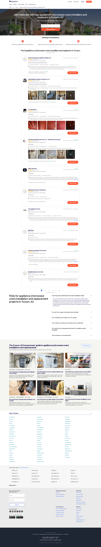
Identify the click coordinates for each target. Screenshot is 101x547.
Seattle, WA (54, 481)
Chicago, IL (54, 470)
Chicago (11, 459)
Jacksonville (12, 448)
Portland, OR (35, 479)
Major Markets (13, 413)
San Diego (11, 434)
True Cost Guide (79, 494)
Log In (82, 1)
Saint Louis (39, 436)
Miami (10, 451)
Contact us (78, 518)
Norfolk (66, 446)
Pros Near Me (79, 500)
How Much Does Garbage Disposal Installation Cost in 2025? (22, 372)
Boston (38, 423)
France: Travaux (35, 534)
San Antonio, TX (74, 479)
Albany (38, 440)
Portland (67, 417)
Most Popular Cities (13, 467)
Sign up (17, 504)
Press (77, 514)
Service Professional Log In (61, 508)
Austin (66, 432)
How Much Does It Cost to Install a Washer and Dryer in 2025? (50, 372)
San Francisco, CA (36, 481)
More (27, 4)
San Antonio (68, 442)
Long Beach (12, 425)
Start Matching (50, 29)
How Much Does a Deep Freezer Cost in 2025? (78, 372)
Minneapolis (40, 429)
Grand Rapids (40, 427)
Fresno (10, 423)
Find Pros (58, 492)
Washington (12, 444)
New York (39, 442)
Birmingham (12, 417)
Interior (10, 4)
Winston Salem (40, 453)
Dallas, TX (73, 470)
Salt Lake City (68, 444)
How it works (78, 508)
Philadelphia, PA (16, 479)
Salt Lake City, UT (55, 479)
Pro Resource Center (60, 512)
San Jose (11, 438)
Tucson (10, 421)
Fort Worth (67, 438)
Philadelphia (68, 421)
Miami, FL (73, 473)
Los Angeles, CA (55, 473)
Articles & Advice (32, 4)
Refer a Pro (78, 498)
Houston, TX (34, 473)
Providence (67, 425)
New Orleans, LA (55, 476)
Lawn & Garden (21, 4)
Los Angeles (12, 427)
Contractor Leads (59, 514)
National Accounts (59, 516)
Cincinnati (39, 455)
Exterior (15, 4)
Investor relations (79, 516)
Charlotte (39, 446)
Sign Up (89, 1)
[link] (50, 59)
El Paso (66, 436)
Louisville (39, 417)
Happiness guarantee (80, 519)
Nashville (67, 429)
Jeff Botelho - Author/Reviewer (16, 369)
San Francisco (12, 436)
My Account (78, 492)
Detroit (38, 425)
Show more (76, 179)
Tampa (10, 455)
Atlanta (11, 457)
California (47, 537)
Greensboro (40, 448)
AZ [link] (13, 7)
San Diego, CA (15, 481)
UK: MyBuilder (65, 534)
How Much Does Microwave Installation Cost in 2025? (78, 400)
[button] (32, 95)
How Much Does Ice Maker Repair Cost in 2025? (50, 399)
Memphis (67, 427)
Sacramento (12, 432)
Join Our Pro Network (60, 510)
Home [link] (10, 7)
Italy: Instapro (50, 534)
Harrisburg (67, 419)
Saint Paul (39, 432)
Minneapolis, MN (35, 476)
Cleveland (39, 457)
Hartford (11, 442)
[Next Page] (63, 290)
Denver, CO (14, 473)
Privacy (43, 537)
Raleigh (39, 451)
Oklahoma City (40, 461)
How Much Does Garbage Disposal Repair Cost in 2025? (22, 400)
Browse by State (23, 467)
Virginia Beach (68, 451)
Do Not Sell (51, 537)
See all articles (86, 345)
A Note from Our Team (80, 502)
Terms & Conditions (57, 539)
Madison (67, 455)
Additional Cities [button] (12, 485)
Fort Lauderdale (13, 446)
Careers (77, 512)
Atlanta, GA (14, 470)
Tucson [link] (16, 7)
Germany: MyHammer (43, 534)
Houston (67, 440)
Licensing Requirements (81, 503)
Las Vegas (39, 438)
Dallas (66, 434)
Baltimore (39, 421)
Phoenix (11, 419)
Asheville (39, 444)
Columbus (39, 459)
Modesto (11, 429)
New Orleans (40, 419)
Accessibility (56, 538)
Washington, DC (74, 481)
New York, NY (74, 476)
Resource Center (79, 496)
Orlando (11, 453)
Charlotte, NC (35, 470)
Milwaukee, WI (15, 476)
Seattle (66, 453)
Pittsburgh (67, 423)
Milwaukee (67, 457)
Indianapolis (12, 461)
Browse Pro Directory (60, 494)
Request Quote (72, 72)
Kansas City (39, 434)
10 (59, 290)
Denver (11, 440)
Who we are (78, 510)
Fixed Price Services (60, 496)
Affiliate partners (79, 521)
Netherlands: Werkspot (58, 534)
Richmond (67, 448)
